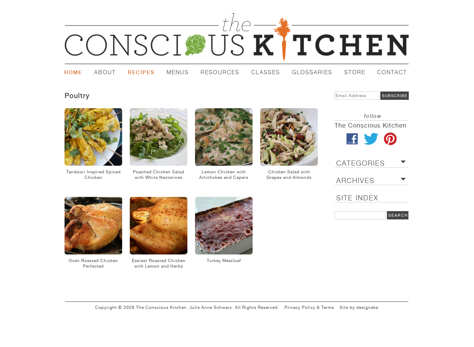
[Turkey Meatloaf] (224, 225)
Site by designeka (359, 307)
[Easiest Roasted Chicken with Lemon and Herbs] (158, 225)
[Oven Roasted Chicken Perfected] (93, 225)
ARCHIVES (355, 180)
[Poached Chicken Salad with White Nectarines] (158, 137)
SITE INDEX (357, 198)
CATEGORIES (360, 163)
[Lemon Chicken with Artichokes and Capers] (224, 137)
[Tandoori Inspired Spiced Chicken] (93, 137)
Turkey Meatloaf (224, 260)
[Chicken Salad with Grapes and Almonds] (289, 137)
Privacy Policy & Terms (309, 307)
